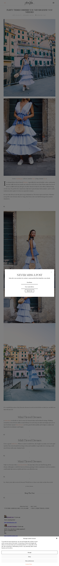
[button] (56, 538)
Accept (29, 552)
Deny (29, 556)
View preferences (29, 561)
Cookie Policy (29, 564)
